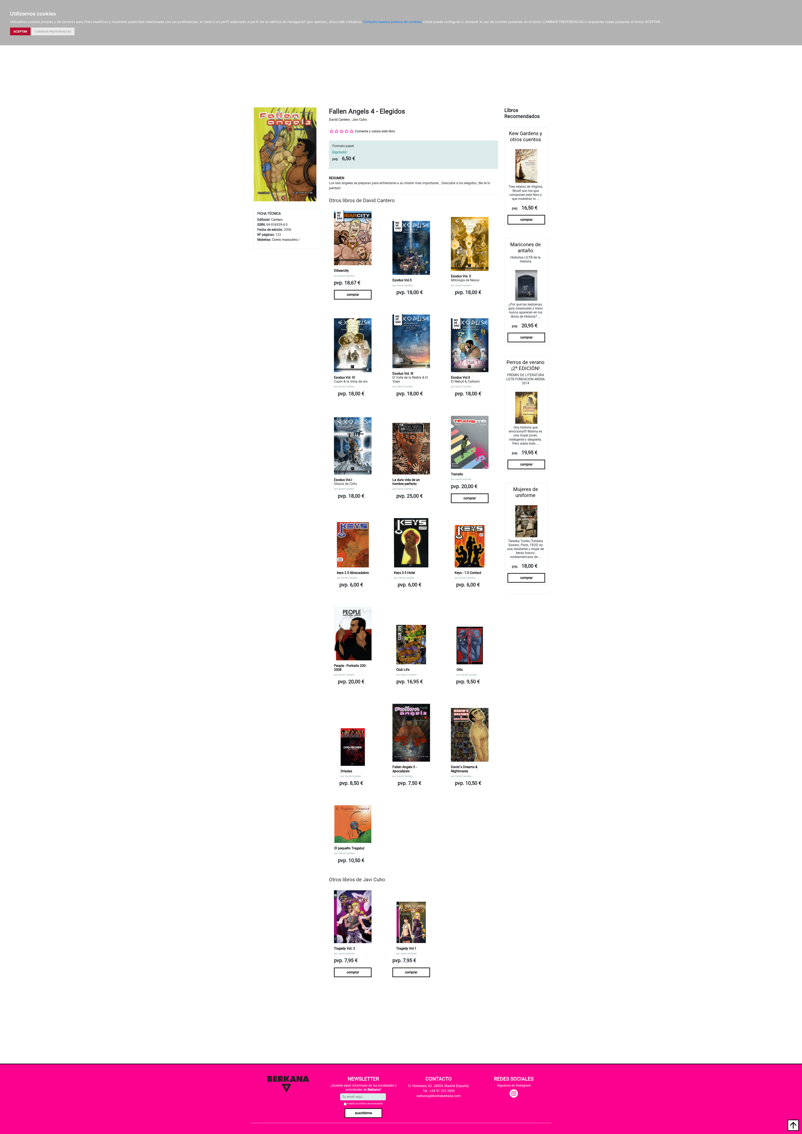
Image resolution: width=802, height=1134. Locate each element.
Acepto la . (365, 1103)
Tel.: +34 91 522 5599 (439, 1091)
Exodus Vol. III (402, 373)
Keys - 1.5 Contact (468, 573)
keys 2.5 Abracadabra (353, 573)
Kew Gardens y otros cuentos (525, 136)
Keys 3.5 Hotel (404, 573)
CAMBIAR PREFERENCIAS (53, 31)
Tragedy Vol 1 (406, 948)
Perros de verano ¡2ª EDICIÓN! (525, 365)
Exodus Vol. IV (344, 377)
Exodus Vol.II (460, 377)
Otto (460, 670)
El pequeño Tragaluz (349, 848)
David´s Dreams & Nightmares (464, 769)
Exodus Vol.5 (402, 280)
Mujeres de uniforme (525, 492)
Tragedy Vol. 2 (344, 948)
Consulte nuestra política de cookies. (392, 22)
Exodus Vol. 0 (461, 276)
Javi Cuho (359, 120)
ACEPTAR (20, 31)
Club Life (402, 670)
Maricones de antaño (525, 248)
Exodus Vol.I (343, 480)
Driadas (346, 771)
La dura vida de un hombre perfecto (406, 482)
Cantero (277, 220)
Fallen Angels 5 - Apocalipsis (404, 769)
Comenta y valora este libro (375, 131)
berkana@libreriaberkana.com (439, 1096)
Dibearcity (341, 271)
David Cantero (339, 120)
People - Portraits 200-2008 (350, 668)
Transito (457, 474)
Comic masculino (285, 240)
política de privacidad (370, 1103)
